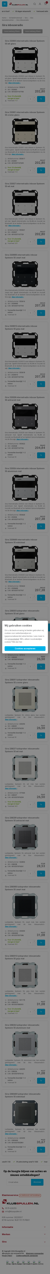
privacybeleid (13, 639)
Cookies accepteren (25, 648)
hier (20, 642)
